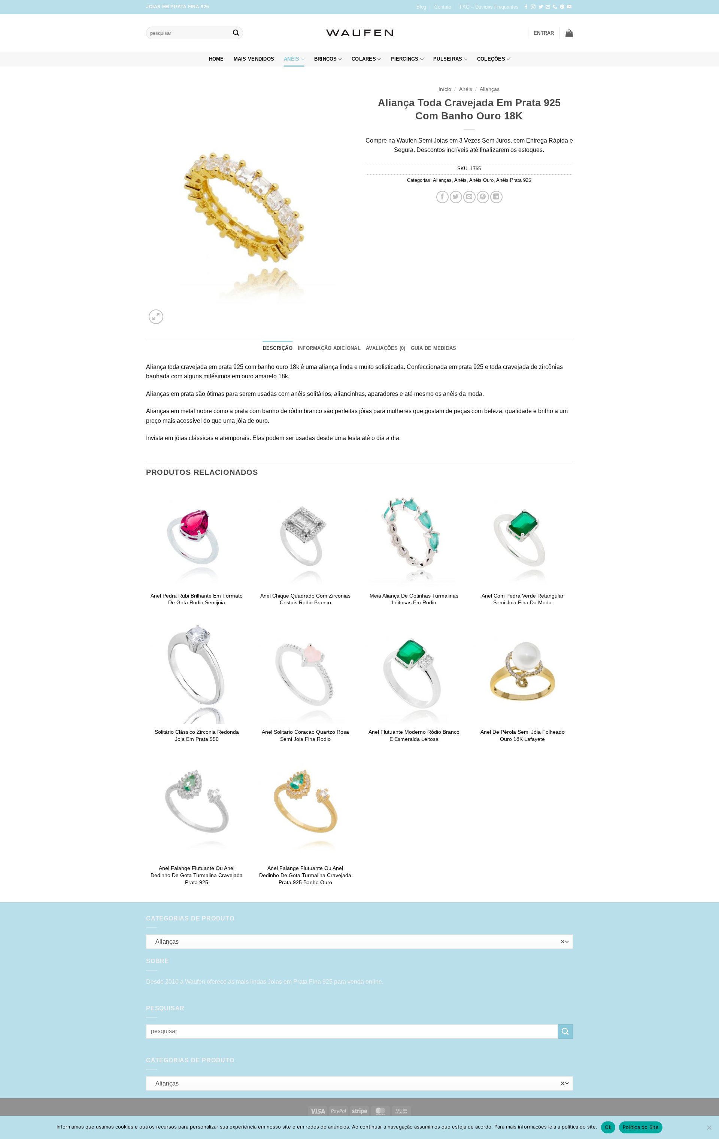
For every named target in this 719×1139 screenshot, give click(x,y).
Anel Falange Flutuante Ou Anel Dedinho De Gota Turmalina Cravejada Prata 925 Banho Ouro (305, 875)
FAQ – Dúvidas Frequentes (489, 7)
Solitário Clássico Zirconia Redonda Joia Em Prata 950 (197, 735)
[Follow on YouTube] (569, 7)
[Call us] (555, 7)
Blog (421, 7)
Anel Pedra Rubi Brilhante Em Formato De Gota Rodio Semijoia (197, 599)
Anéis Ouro (481, 180)
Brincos (325, 59)
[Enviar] (236, 33)
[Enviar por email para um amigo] (469, 197)
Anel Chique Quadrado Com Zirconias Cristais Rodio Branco (305, 599)
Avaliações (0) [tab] (386, 348)
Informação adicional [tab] (329, 348)
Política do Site (641, 1127)
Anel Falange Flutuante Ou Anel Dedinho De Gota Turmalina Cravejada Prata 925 (197, 875)
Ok (608, 1127)
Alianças (490, 89)
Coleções (491, 59)
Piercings (404, 59)
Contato (442, 7)
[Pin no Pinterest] (483, 197)
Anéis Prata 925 (513, 180)
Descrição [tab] (277, 348)
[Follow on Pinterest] (562, 7)
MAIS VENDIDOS (254, 59)
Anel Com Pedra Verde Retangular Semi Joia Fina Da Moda (523, 599)
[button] (544, 33)
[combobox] (359, 941)
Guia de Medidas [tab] (433, 348)
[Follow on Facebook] (526, 7)
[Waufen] (359, 33)
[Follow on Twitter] (541, 7)
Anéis (291, 59)
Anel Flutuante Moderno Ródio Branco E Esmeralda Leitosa (413, 735)
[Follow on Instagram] (533, 7)
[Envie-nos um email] (548, 7)
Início (445, 89)
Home (216, 59)
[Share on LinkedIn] (496, 197)
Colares (364, 59)
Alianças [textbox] (358, 941)
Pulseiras (447, 59)
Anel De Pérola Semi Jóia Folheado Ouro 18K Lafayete (522, 735)
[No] (708, 1130)
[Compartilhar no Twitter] (456, 197)
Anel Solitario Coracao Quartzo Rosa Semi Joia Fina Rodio (305, 735)
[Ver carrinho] (569, 33)
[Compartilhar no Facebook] (442, 197)
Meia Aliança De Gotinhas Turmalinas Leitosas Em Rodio (414, 599)
